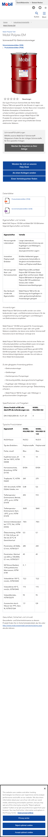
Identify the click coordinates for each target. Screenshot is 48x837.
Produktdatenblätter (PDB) (14, 47)
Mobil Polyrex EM (9, 25)
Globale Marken (37, 2)
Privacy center (24, 818)
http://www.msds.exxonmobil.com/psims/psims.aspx (22, 625)
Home (5, 22)
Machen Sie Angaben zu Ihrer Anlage (24, 147)
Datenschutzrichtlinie (25, 813)
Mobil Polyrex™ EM (9, 32)
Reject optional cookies (24, 825)
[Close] (45, 788)
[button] (44, 14)
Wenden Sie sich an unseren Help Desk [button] (24, 165)
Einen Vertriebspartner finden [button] (24, 178)
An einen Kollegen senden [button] (24, 173)
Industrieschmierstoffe (21, 22)
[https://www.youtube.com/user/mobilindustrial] (40, 8)
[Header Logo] (7, 3)
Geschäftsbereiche (23, 2)
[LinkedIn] (33, 8)
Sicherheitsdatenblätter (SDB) (13, 45)
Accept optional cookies (24, 832)
